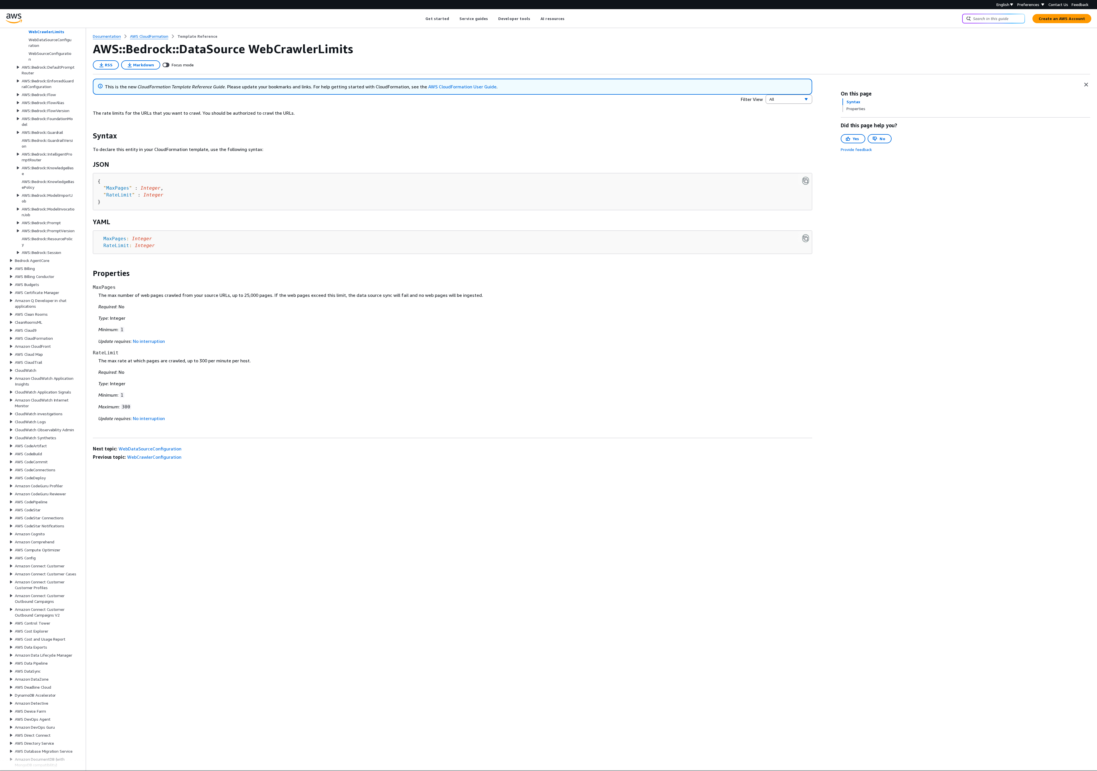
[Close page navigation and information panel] (1086, 84)
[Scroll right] (568, 18)
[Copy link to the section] (88, 136)
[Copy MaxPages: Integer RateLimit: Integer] (805, 238)
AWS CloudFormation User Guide (462, 87)
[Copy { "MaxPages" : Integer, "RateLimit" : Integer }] (805, 181)
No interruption (149, 341)
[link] (197, 36)
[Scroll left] (421, 18)
